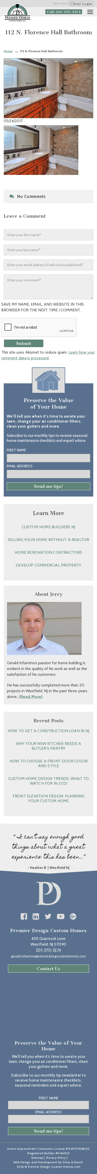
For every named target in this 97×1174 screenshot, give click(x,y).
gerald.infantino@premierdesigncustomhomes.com (48, 956)
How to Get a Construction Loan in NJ (48, 730)
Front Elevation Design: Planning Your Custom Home (48, 798)
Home (8, 51)
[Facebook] (24, 916)
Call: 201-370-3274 (64, 12)
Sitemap (37, 1158)
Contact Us (48, 968)
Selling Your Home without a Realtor (48, 539)
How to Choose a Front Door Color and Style (48, 763)
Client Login (81, 3)
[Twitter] (48, 916)
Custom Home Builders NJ (48, 527)
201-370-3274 (48, 950)
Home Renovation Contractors (48, 552)
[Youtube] (61, 916)
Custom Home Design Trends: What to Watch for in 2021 (48, 781)
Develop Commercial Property (48, 565)
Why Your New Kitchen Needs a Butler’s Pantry (48, 746)
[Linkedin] (36, 916)
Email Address (20, 466)
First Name (16, 450)
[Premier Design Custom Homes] (17, 12)
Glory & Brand (72, 1162)
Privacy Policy (56, 1158)
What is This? (61, 3)
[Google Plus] (73, 916)
